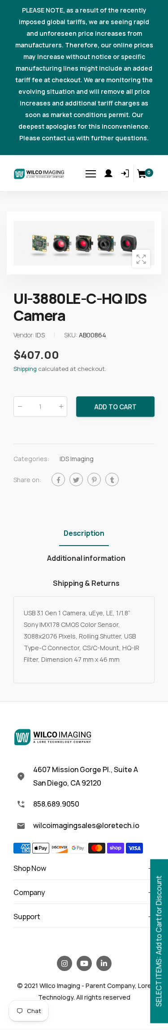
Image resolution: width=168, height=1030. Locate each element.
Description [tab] (84, 533)
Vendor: (24, 335)
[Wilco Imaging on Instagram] (64, 963)
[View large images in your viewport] (141, 259)
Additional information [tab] (86, 558)
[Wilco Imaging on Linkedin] (104, 963)
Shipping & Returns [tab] (86, 583)
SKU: (71, 335)
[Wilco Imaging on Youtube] (84, 963)
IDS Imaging (77, 458)
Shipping (25, 369)
